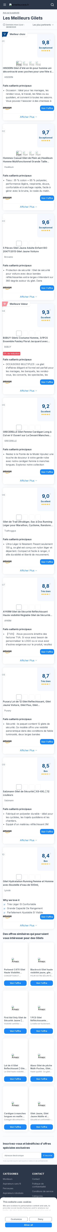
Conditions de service (42, 1191)
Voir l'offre (47, 108)
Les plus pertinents (42, 24)
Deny (40, 1219)
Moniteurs (7, 1179)
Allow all (28, 1225)
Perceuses (8, 1188)
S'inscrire (47, 1155)
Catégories (37, 1196)
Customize (16, 1219)
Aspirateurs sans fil (12, 1183)
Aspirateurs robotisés (13, 1193)
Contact (36, 1179)
